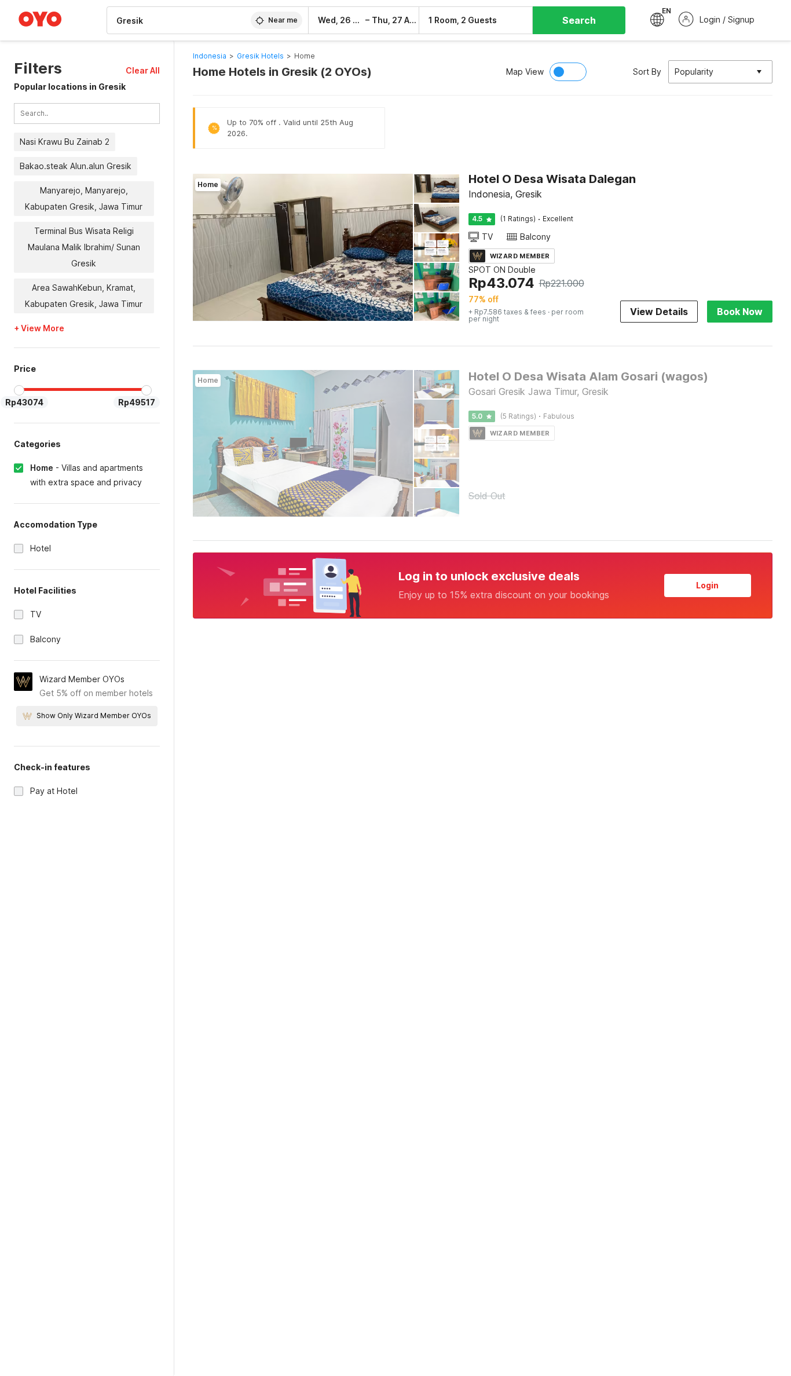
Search (579, 20)
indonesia (209, 56)
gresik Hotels (260, 56)
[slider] (19, 390)
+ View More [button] (39, 328)
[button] (143, 70)
